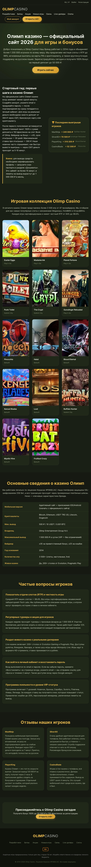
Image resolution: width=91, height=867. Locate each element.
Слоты (70, 14)
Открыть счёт (32, 19)
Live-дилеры (59, 14)
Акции (28, 14)
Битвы (20, 14)
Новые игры (38, 14)
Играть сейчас (45, 70)
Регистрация (83, 2)
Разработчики (8, 14)
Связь (49, 14)
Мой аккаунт (13, 19)
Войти (74, 2)
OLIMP (15, 9)
